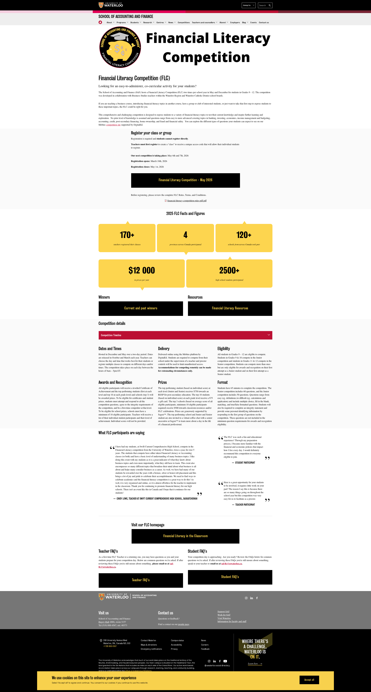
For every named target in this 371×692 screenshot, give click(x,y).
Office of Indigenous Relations (138, 670)
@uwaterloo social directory (217, 665)
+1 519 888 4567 (110, 646)
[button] (248, 5)
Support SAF (224, 611)
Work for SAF (224, 614)
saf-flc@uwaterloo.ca (231, 563)
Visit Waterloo (224, 618)
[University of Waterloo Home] (111, 5)
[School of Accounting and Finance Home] (100, 22)
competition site (113, 124)
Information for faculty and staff (232, 621)
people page (183, 624)
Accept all (309, 679)
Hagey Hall (104, 621)
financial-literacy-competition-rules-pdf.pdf (187, 200)
